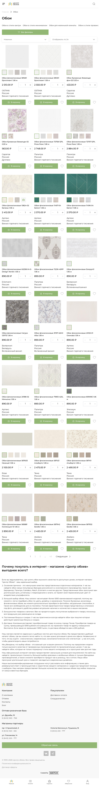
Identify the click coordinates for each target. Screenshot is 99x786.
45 (51, 556)
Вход (87, 783)
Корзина (49, 783)
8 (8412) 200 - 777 (9, 738)
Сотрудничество (57, 699)
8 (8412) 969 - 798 (9, 718)
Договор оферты (9, 767)
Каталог (30, 783)
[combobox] (25, 39)
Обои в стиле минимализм (35, 25)
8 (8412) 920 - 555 (9, 731)
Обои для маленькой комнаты (62, 25)
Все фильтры (27, 32)
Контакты (6, 702)
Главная (11, 783)
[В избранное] (29, 102)
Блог (4, 705)
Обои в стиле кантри (11, 25)
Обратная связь (49, 745)
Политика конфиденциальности (16, 763)
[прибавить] (30, 85)
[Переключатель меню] (3, 4)
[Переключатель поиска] (94, 4)
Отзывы (5, 698)
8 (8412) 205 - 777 (57, 731)
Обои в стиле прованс (88, 25)
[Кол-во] (25, 85)
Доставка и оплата (58, 695)
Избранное (68, 783)
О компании (7, 695)
